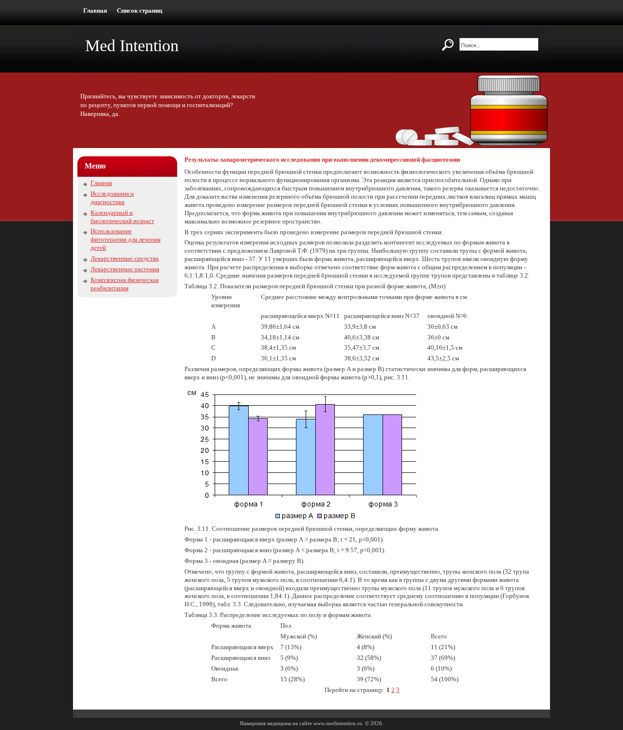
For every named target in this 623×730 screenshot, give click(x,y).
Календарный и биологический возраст (122, 217)
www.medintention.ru (337, 723)
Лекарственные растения (125, 269)
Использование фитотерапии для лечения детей (126, 239)
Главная (95, 10)
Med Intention (132, 46)
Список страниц (139, 10)
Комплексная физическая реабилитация (125, 284)
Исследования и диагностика (112, 198)
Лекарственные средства (125, 258)
